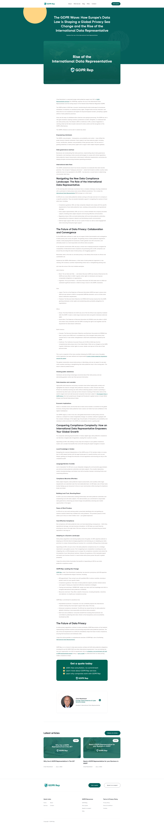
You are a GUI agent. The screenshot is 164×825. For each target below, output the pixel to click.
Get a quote (116, 3)
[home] (49, 3)
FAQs (88, 3)
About (70, 3)
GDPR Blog (84, 802)
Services (46, 805)
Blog (83, 3)
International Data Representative (65, 193)
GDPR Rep (59, 572)
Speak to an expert (112, 785)
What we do (77, 3)
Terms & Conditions (107, 805)
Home (45, 802)
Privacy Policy (106, 802)
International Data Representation (65, 639)
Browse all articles (112, 733)
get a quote (81, 653)
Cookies (105, 808)
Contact (94, 3)
